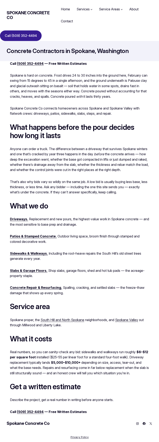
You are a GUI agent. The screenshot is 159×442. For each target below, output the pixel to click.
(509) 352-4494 (30, 64)
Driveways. (19, 219)
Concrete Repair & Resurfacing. (36, 288)
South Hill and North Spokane (62, 320)
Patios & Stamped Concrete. (33, 236)
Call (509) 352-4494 (21, 36)
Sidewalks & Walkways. (29, 253)
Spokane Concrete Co (28, 15)
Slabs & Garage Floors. (28, 271)
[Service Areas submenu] (122, 9)
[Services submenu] (91, 9)
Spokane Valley (126, 320)
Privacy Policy (80, 437)
